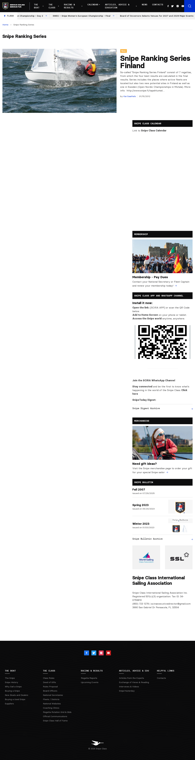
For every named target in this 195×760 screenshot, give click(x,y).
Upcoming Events (89, 682)
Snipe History (11, 682)
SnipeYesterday (127, 690)
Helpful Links (165, 670)
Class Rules (48, 678)
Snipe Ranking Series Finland (155, 62)
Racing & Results (69, 6)
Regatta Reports (89, 678)
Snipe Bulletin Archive (147, 538)
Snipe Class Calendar (154, 130)
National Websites (52, 703)
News (144, 4)
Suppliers (9, 703)
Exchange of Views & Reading (134, 682)
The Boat (36, 6)
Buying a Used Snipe (15, 699)
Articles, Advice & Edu (134, 670)
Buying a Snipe (12, 690)
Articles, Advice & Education (117, 6)
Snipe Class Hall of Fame (55, 720)
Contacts (157, 4)
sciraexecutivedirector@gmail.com (171, 603)
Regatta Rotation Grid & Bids (57, 712)
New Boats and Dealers (16, 695)
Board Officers (50, 690)
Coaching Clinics (51, 707)
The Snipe (10, 678)
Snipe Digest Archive (146, 408)
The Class (52, 6)
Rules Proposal (50, 686)
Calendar (92, 4)
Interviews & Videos (129, 686)
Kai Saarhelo (129, 96)
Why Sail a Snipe (13, 686)
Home (5, 24)
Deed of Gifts (49, 682)
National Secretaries (53, 695)
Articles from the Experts (131, 678)
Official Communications (55, 716)
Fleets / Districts (51, 699)
